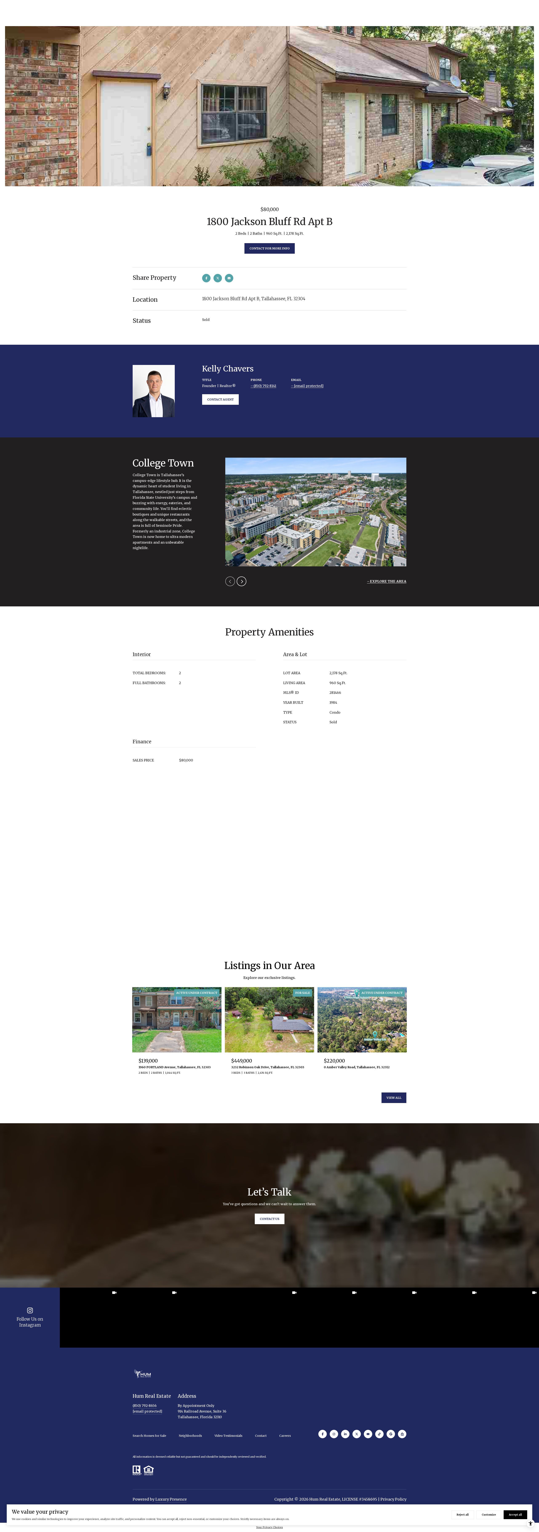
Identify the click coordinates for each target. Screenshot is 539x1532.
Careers (285, 1436)
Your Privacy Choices (269, 1527)
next (241, 581)
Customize (489, 1514)
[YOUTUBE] (368, 1434)
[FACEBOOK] (322, 1434)
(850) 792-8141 (264, 386)
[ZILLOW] (402, 1434)
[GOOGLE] (391, 1434)
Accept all (515, 1514)
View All (394, 1098)
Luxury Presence (171, 1499)
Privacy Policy (393, 1499)
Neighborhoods (190, 1436)
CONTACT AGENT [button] (220, 399)
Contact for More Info (269, 248)
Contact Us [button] (269, 1219)
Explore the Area (388, 581)
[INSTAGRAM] (334, 1434)
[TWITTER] (356, 1434)
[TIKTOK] (379, 1434)
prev (230, 581)
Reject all (463, 1514)
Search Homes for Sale (149, 1436)
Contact (261, 1436)
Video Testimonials (228, 1436)
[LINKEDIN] (345, 1434)
